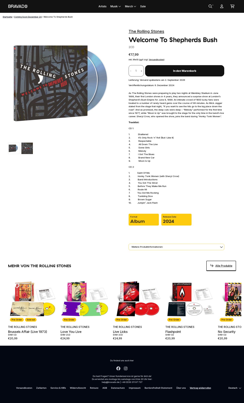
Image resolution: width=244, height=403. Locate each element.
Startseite (7, 17)
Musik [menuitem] (114, 6)
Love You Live (70, 331)
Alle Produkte (223, 265)
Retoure (94, 388)
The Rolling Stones (146, 31)
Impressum (135, 388)
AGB (104, 388)
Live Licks (120, 331)
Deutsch (232, 388)
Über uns (181, 388)
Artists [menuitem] (102, 6)
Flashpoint (173, 331)
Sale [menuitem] (143, 6)
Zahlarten (41, 388)
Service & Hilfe (58, 388)
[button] (176, 247)
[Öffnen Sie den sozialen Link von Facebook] (118, 368)
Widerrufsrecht (78, 388)
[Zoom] (65, 83)
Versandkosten (156, 59)
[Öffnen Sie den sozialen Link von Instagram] (125, 368)
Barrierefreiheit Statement (158, 388)
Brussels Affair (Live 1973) (27, 331)
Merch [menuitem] (129, 6)
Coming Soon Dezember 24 (28, 17)
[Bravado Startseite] (18, 6)
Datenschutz (118, 388)
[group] (13, 148)
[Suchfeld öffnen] (210, 6)
